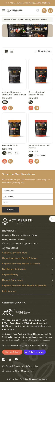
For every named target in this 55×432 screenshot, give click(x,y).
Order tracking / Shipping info (20, 371)
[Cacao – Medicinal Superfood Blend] (41, 74)
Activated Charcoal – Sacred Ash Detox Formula (14, 93)
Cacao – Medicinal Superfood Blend (36, 93)
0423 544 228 (12, 248)
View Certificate (12, 352)
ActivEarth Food (22, 379)
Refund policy (32, 366)
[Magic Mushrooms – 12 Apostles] (41, 128)
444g (16, 153)
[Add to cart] (4, 108)
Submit (10, 209)
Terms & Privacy (13, 366)
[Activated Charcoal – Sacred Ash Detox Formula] (14, 74)
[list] (11, 51)
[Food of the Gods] (14, 128)
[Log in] (44, 10)
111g (30, 102)
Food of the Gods (9, 146)
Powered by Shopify (39, 379)
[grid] (6, 51)
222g (5, 102)
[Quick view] (10, 108)
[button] (4, 10)
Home (7, 20)
